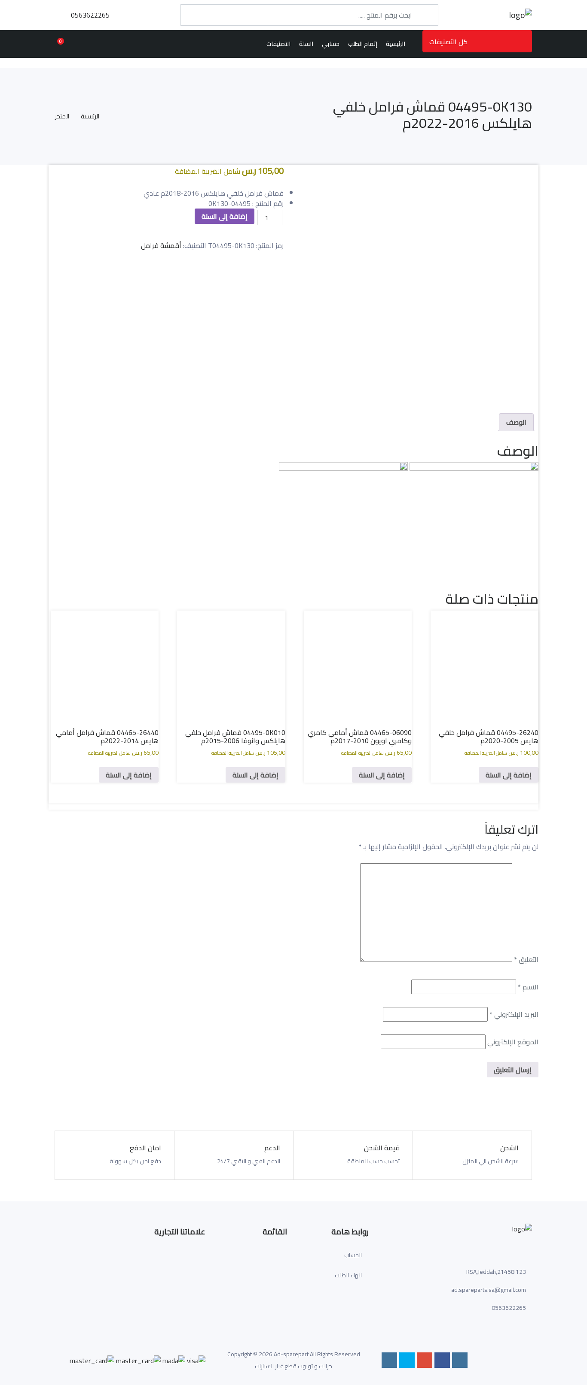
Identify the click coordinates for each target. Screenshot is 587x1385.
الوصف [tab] (516, 422)
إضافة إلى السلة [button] (509, 774)
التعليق (526, 959)
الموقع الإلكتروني (512, 1042)
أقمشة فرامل (161, 245)
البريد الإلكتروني (513, 1014)
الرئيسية (90, 116)
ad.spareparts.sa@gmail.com (488, 1289)
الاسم (528, 987)
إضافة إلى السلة (225, 216)
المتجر (62, 116)
